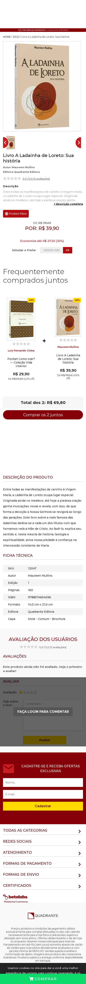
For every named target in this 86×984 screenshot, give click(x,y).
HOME (7, 36)
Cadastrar (43, 806)
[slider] (12, 178)
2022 (16, 36)
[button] (11, 143)
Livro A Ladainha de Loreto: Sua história (68, 358)
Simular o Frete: (24, 250)
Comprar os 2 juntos (43, 414)
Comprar (46, 979)
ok (67, 250)
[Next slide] (79, 142)
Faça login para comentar (43, 712)
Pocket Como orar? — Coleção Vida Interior (21, 362)
